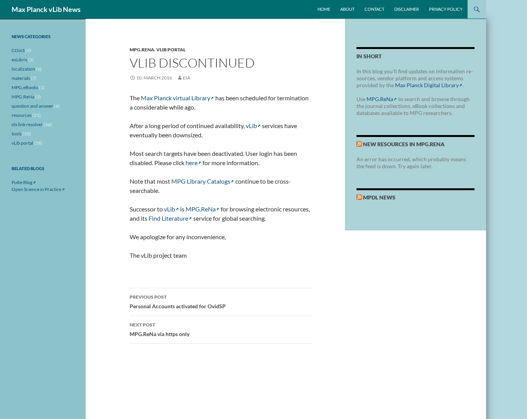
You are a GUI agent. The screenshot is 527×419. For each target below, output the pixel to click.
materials (21, 78)
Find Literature (168, 218)
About (347, 9)
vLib (251, 125)
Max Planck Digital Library (427, 85)
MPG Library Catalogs (200, 181)
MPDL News (379, 197)
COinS (18, 50)
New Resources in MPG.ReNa (403, 144)
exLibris (19, 60)
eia (186, 78)
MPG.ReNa (142, 49)
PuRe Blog (22, 182)
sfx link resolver (27, 124)
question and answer (32, 106)
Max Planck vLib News (46, 9)
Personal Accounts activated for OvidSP (178, 301)
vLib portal (171, 49)
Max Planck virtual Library (175, 97)
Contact (374, 9)
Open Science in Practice (36, 189)
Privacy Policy (446, 9)
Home (324, 9)
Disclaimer (406, 9)
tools (17, 134)
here (192, 162)
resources (22, 115)
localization (23, 69)
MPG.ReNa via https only (159, 329)
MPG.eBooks (25, 87)
